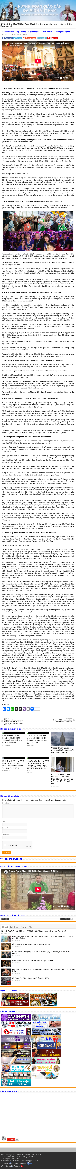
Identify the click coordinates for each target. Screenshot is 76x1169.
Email (5, 828)
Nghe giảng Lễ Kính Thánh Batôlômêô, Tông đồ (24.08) (32, 960)
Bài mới (5, 927)
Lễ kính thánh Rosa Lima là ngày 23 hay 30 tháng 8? (31, 944)
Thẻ (30, 927)
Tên (4, 821)
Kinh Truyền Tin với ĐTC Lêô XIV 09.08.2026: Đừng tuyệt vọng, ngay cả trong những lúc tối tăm (38, 765)
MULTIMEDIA (18, 24)
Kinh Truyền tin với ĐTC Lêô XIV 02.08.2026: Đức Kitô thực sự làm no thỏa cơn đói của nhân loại (62, 779)
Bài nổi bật (14, 927)
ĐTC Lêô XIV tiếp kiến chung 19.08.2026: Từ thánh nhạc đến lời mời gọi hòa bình (37, 739)
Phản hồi (23, 927)
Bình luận (6, 803)
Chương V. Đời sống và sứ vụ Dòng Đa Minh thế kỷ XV (62, 720)
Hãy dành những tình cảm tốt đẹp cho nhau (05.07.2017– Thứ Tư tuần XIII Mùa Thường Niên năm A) (13, 722)
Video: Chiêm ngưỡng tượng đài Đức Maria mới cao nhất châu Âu (62, 750)
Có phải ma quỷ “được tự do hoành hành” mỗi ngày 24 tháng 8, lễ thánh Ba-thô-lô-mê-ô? (42, 953)
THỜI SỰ (24, 34)
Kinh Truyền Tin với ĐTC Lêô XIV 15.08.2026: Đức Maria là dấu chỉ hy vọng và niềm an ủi (13, 764)
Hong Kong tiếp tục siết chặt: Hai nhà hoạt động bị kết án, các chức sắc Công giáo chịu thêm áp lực (42, 937)
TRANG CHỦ (7, 24)
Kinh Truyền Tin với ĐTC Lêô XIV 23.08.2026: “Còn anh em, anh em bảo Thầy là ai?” (13, 739)
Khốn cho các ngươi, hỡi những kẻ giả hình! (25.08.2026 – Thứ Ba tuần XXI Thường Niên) (43, 970)
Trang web (6, 835)
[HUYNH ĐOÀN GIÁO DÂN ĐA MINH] (38, 10)
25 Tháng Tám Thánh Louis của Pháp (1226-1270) (30, 978)
